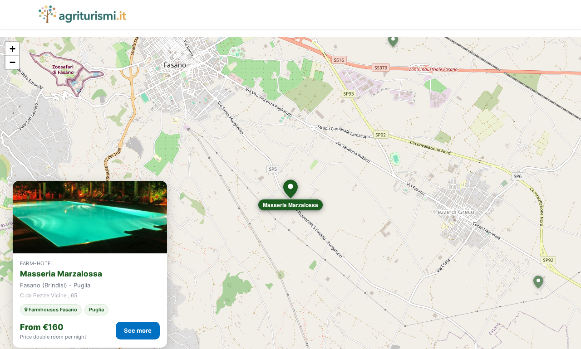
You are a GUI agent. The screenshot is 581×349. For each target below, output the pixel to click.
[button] (290, 189)
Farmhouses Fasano (52, 309)
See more (138, 330)
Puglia (96, 309)
